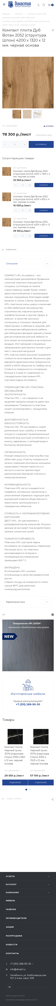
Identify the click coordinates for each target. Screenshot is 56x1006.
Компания (12, 892)
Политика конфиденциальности (22, 1000)
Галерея (11, 909)
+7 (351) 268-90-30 (20, 964)
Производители (16, 918)
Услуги (10, 876)
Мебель (10, 900)
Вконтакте (9, 987)
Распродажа (14, 936)
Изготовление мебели (28, 694)
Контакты (12, 953)
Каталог (11, 884)
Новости (11, 944)
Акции (10, 927)
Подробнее (15, 782)
